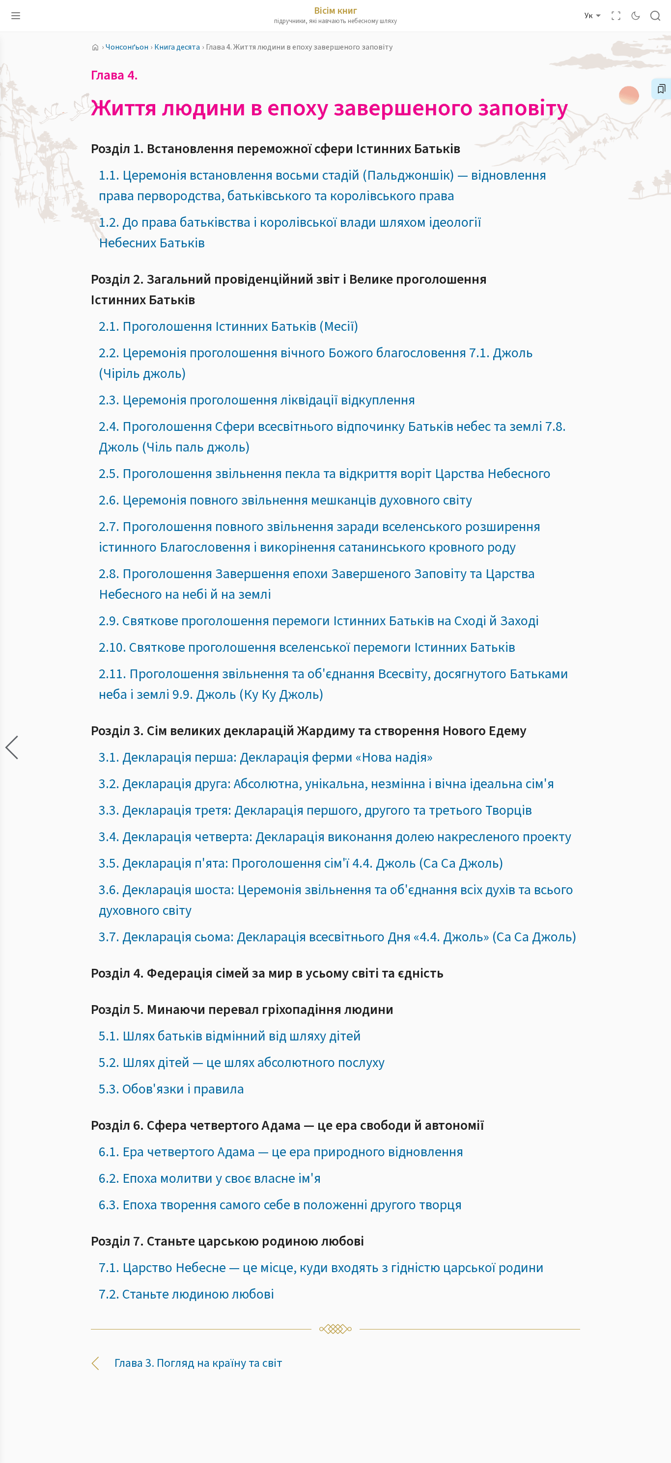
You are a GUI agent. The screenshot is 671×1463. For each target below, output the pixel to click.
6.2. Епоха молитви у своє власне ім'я (210, 1178)
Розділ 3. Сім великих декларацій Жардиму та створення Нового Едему (309, 731)
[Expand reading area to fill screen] (616, 16)
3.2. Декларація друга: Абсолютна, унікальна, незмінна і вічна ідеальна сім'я (326, 784)
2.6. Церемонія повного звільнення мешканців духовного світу (285, 500)
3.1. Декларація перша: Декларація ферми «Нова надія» (266, 757)
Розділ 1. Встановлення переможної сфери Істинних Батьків (275, 149)
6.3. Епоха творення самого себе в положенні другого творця (280, 1205)
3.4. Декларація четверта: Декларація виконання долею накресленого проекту (335, 837)
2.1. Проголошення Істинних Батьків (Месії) (229, 326)
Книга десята (177, 47)
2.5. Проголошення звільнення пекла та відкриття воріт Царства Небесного (325, 473)
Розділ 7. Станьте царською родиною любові (227, 1241)
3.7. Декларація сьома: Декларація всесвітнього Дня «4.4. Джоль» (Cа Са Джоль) (338, 937)
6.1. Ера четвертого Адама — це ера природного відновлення (281, 1152)
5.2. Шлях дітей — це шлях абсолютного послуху (242, 1062)
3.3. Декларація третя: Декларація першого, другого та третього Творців (315, 810)
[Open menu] (16, 16)
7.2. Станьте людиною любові (186, 1294)
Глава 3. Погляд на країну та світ (198, 1363)
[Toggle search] (655, 16)
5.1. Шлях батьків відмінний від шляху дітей (230, 1036)
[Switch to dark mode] (635, 16)
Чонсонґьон (127, 47)
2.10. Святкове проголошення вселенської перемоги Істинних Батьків (307, 647)
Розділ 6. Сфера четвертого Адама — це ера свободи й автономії (287, 1125)
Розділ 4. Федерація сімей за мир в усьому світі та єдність (267, 973)
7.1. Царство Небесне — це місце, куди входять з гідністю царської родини (321, 1267)
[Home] (95, 47)
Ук (588, 15)
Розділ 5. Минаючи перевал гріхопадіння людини (242, 1009)
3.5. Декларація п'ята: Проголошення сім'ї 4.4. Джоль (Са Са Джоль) (301, 863)
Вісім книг (335, 11)
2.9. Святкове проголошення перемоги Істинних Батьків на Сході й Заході (319, 621)
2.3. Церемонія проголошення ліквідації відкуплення (257, 400)
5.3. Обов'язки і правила (171, 1089)
